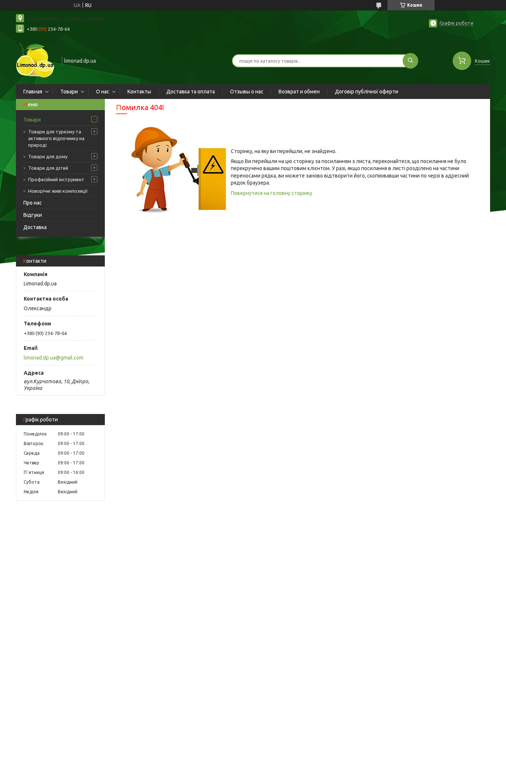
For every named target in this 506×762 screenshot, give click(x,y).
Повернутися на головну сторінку (271, 193)
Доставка (35, 227)
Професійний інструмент (56, 179)
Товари (69, 91)
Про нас (32, 203)
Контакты (139, 91)
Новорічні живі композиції (58, 190)
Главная (32, 91)
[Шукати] (410, 61)
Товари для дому (47, 156)
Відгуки (32, 215)
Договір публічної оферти (366, 91)
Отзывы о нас (246, 91)
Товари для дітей (48, 167)
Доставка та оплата (190, 91)
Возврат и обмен (299, 91)
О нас (102, 91)
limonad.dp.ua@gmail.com (53, 358)
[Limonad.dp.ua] (35, 60)
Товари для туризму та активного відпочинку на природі (56, 138)
